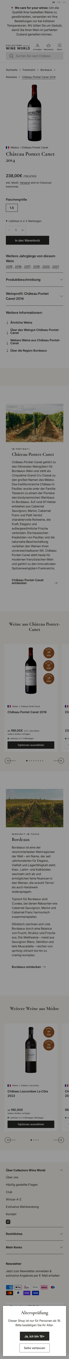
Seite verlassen (34, 1348)
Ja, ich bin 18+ (34, 1336)
